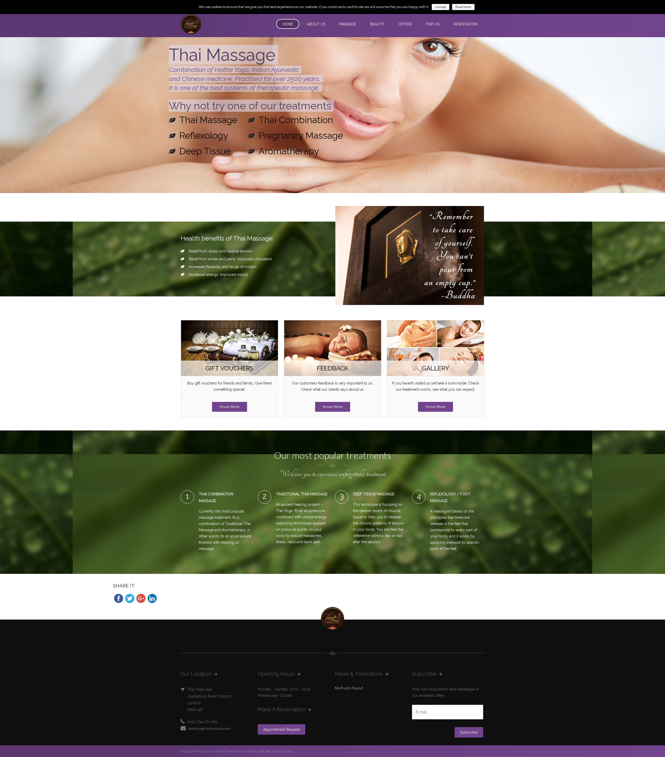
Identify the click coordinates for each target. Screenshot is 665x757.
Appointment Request (281, 729)
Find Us (433, 24)
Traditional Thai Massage (302, 494)
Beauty (377, 24)
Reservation (465, 24)
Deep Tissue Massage (373, 494)
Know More (229, 407)
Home (287, 24)
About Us (316, 24)
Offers (405, 24)
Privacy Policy (282, 751)
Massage (347, 24)
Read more (463, 7)
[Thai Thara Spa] (211, 24)
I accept (440, 7)
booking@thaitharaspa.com (209, 729)
